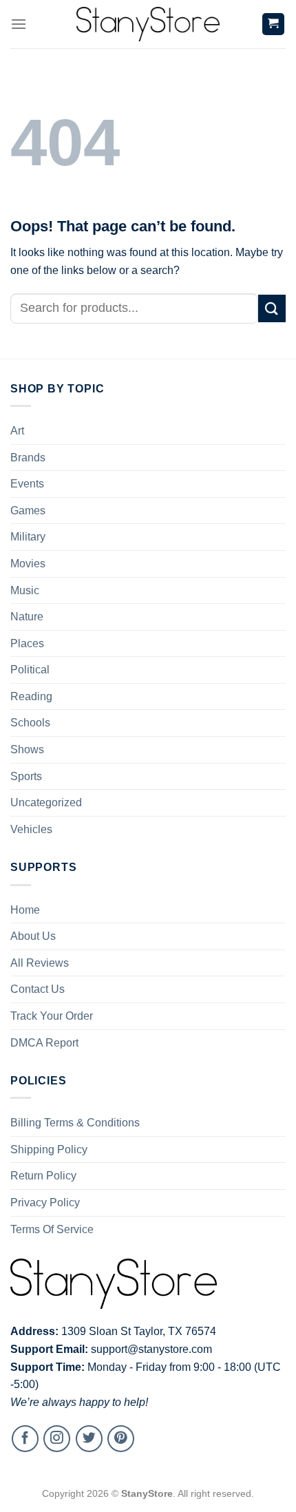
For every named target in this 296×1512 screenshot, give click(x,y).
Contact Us (37, 989)
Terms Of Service (52, 1229)
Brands (27, 457)
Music (24, 590)
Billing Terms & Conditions (75, 1122)
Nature (26, 616)
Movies (27, 563)
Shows (27, 749)
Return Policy (43, 1176)
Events (27, 484)
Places (27, 643)
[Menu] (18, 24)
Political (30, 669)
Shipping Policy (48, 1149)
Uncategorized (46, 802)
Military (27, 537)
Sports (26, 776)
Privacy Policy (45, 1202)
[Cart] (273, 24)
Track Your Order (51, 1016)
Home (25, 910)
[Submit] (272, 308)
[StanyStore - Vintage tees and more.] (148, 24)
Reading (31, 696)
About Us (33, 936)
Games (27, 510)
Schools (30, 722)
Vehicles (31, 829)
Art (17, 431)
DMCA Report (44, 1043)
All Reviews (39, 963)
